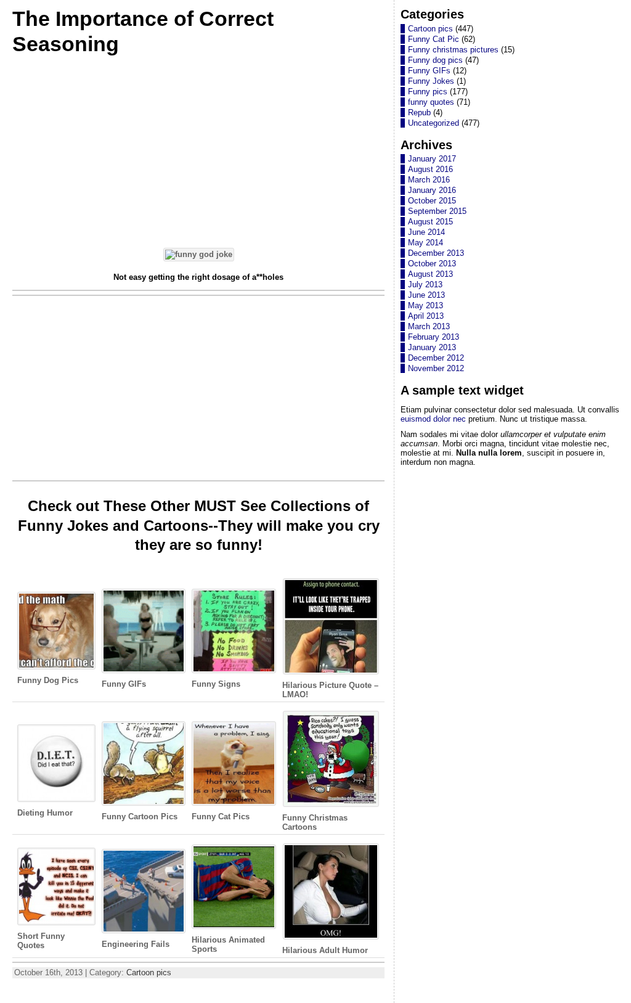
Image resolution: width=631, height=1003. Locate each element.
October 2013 (432, 263)
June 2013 (426, 295)
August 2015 (430, 221)
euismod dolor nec (433, 419)
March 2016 (429, 179)
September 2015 (437, 211)
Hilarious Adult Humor (325, 950)
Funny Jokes (431, 81)
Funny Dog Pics (47, 680)
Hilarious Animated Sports (228, 944)
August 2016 (430, 169)
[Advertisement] (198, 150)
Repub (419, 112)
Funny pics (427, 91)
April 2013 (426, 316)
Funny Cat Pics (221, 816)
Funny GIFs (124, 684)
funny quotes (431, 102)
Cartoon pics (148, 972)
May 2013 (425, 305)
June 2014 (426, 232)
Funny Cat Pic (433, 39)
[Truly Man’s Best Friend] (198, 254)
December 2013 (436, 253)
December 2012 (436, 357)
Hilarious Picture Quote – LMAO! (330, 690)
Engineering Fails (135, 944)
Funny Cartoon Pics (139, 816)
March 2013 (429, 326)
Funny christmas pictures (453, 49)
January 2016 (432, 190)
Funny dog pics (435, 60)
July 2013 (425, 284)
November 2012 (436, 368)
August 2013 (430, 274)
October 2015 (432, 200)
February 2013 (433, 337)
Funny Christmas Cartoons (315, 822)
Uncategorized (433, 123)
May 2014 (425, 242)
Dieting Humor (45, 812)
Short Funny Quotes (41, 940)
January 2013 (432, 347)
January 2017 (432, 158)
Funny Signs (216, 684)
